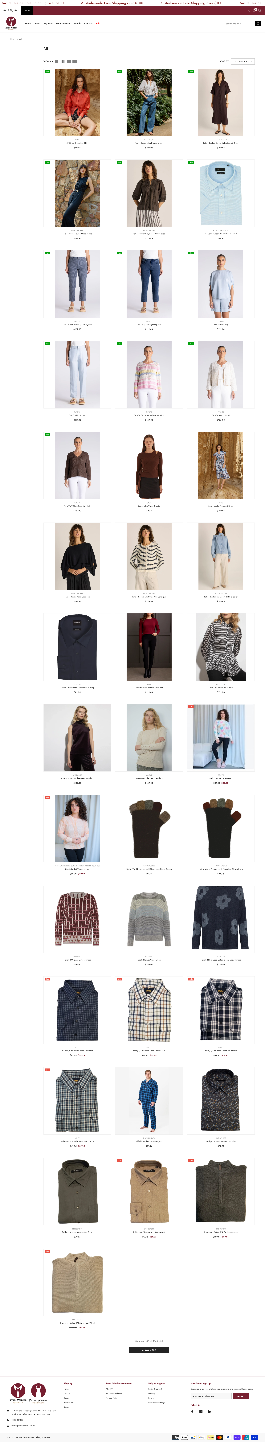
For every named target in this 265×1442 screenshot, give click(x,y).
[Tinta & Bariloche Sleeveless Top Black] (77, 737)
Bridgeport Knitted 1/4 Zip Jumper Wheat (77, 1322)
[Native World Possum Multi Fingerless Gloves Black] (221, 828)
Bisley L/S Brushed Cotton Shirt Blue (77, 1050)
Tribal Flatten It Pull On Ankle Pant (149, 687)
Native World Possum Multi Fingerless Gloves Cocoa (149, 869)
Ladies (27, 10)
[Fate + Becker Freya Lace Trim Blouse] (149, 193)
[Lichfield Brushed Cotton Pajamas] (149, 1100)
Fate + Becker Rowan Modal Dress (77, 233)
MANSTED (77, 956)
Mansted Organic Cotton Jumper (77, 959)
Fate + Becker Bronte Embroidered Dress (221, 143)
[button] (56, 61)
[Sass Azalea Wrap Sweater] (149, 465)
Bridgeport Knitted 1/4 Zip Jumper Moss (221, 1232)
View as (48, 61)
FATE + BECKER (149, 140)
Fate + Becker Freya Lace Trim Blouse (149, 233)
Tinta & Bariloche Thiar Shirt (221, 687)
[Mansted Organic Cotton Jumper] (77, 919)
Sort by (224, 61)
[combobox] (239, 23)
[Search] (242, 23)
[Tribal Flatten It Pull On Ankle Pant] (149, 647)
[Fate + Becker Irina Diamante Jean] (149, 102)
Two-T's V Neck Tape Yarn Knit (77, 506)
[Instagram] (201, 1411)
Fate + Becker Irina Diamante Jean (149, 143)
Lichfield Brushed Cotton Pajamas (149, 1141)
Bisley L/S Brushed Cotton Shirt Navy (221, 1050)
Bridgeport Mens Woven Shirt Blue (220, 1141)
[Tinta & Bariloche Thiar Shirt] (221, 647)
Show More (149, 1350)
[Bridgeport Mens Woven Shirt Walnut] (149, 1191)
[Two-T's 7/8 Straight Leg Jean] (149, 284)
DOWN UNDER (149, 1138)
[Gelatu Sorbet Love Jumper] (221, 737)
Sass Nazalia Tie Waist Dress (220, 506)
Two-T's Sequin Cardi (221, 415)
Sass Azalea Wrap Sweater (149, 506)
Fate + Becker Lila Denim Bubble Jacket (221, 596)
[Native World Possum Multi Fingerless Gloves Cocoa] (149, 828)
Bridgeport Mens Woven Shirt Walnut (149, 1232)
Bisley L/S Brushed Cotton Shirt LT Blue (77, 1141)
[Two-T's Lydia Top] (221, 284)
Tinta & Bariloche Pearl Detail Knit (149, 778)
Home (13, 39)
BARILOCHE (220, 684)
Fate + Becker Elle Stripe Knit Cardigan (149, 596)
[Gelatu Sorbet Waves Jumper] (77, 828)
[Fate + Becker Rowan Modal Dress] (77, 193)
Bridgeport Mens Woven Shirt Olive (77, 1232)
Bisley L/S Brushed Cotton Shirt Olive (149, 1050)
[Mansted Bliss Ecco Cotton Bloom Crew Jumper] (221, 919)
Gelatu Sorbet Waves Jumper (77, 869)
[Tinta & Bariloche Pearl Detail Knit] (149, 737)
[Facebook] (192, 1411)
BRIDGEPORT (221, 1138)
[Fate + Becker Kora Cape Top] (77, 556)
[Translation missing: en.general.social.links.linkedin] (209, 1411)
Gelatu (221, 775)
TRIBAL (149, 684)
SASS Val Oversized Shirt (77, 143)
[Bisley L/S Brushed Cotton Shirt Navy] (221, 1010)
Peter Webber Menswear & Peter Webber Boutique (77, 866)
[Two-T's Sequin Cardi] (221, 374)
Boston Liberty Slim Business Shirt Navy (77, 687)
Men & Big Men (10, 10)
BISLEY (77, 1047)
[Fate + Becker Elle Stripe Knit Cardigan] (149, 556)
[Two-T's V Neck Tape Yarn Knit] (77, 465)
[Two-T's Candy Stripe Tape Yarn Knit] (149, 374)
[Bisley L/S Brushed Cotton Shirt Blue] (77, 1010)
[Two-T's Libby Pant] (77, 374)
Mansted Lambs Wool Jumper (149, 959)
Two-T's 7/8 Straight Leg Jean (149, 324)
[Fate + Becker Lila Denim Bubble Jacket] (221, 556)
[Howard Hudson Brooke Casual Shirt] (221, 193)
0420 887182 (17, 1420)
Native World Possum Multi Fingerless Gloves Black (221, 869)
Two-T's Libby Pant (77, 415)
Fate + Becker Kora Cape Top (77, 596)
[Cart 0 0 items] (254, 10)
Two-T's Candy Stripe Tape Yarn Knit (149, 415)
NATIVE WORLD (149, 866)
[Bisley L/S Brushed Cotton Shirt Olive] (149, 1010)
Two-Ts (77, 321)
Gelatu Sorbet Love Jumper (221, 778)
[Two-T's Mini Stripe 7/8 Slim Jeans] (77, 284)
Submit (241, 1396)
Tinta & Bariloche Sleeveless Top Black (77, 778)
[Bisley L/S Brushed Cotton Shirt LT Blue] (77, 1100)
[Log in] (248, 10)
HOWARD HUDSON (220, 230)
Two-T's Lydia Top (220, 324)
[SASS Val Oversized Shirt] (77, 102)
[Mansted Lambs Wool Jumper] (149, 919)
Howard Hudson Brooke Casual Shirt (221, 233)
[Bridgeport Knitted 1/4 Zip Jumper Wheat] (77, 1282)
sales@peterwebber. (20, 1425)
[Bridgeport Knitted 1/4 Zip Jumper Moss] (221, 1191)
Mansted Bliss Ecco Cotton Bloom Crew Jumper (221, 959)
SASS (77, 140)
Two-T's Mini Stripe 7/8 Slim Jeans (77, 324)
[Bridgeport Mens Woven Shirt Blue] (221, 1100)
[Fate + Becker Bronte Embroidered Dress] (221, 102)
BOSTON (77, 684)
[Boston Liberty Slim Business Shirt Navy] (77, 647)
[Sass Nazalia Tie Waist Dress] (221, 465)
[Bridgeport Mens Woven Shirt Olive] (77, 1191)
